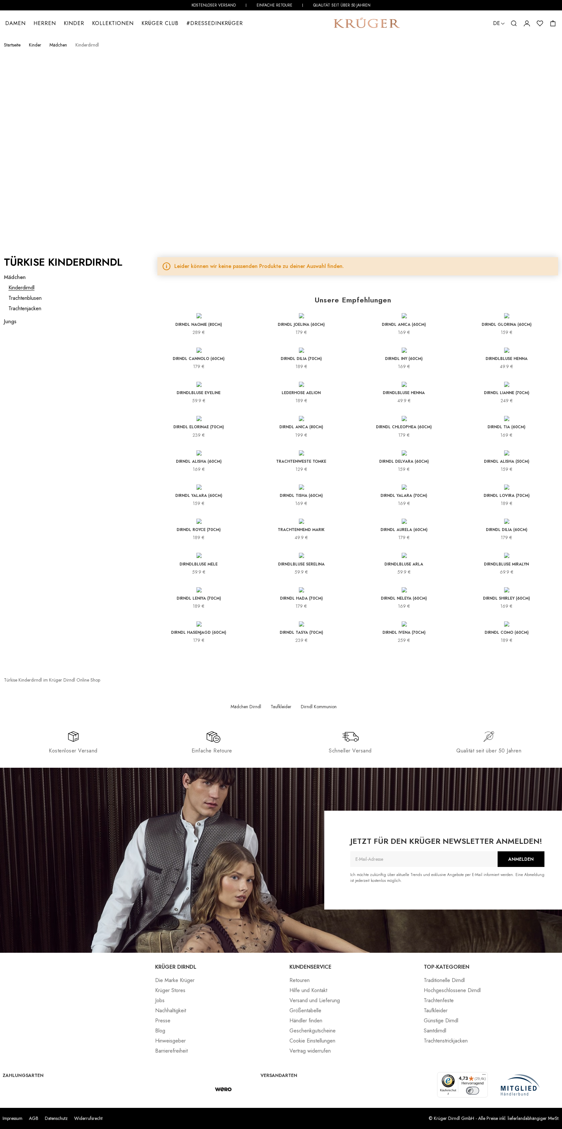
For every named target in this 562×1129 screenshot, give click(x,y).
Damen (15, 23)
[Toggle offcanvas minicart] (552, 23)
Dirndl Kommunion (319, 706)
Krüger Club (160, 23)
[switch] (472, 1091)
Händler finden (305, 1020)
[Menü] (484, 1076)
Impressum (12, 1118)
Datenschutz (56, 1118)
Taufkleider (281, 706)
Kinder (74, 23)
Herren (44, 23)
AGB (33, 1118)
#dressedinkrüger (214, 23)
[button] (513, 23)
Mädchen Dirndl (246, 706)
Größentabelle (305, 1010)
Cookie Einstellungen (312, 1040)
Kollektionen (113, 23)
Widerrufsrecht (88, 1118)
